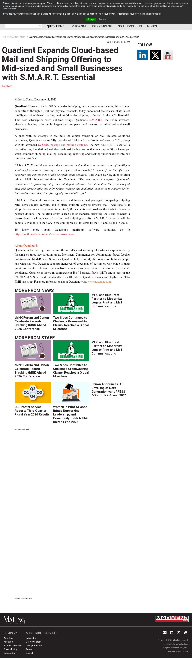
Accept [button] (91, 19)
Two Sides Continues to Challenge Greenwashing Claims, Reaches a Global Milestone (71, 323)
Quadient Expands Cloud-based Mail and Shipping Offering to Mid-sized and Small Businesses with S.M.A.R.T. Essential (62, 63)
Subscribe (31, 638)
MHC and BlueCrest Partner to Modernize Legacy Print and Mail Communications (107, 300)
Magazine (79, 26)
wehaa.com (183, 651)
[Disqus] (72, 474)
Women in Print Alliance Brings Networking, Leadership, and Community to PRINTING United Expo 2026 (70, 414)
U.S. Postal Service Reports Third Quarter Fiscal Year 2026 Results (32, 410)
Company (10, 633)
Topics (152, 26)
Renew (29, 649)
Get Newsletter (33, 641)
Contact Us (9, 653)
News (47, 290)
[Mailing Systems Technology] (15, 619)
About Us (8, 641)
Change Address (34, 645)
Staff (9, 86)
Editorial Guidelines (13, 645)
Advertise (8, 638)
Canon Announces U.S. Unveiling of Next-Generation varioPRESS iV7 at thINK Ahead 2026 (109, 389)
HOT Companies (102, 26)
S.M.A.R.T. (96, 120)
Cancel (29, 653)
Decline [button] (102, 19)
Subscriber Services (41, 633)
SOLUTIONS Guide (130, 26)
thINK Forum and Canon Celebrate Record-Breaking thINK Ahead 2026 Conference (32, 323)
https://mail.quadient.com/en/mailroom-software (44, 234)
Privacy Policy (9, 8)
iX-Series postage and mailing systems (62, 145)
